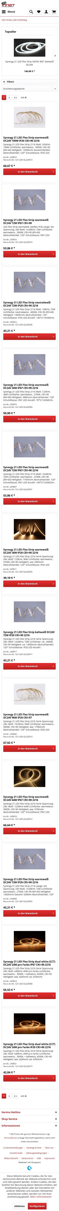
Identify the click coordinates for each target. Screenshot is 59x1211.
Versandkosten (10, 1137)
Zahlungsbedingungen (36, 1153)
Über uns (49, 1147)
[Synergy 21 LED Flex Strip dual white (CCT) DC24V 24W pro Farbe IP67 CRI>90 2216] (29, 941)
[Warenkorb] (54, 12)
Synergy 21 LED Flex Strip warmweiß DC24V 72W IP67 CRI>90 (25, 221)
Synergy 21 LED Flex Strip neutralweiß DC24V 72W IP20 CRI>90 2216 (27, 304)
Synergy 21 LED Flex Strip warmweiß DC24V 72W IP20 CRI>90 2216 (25, 881)
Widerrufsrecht (11, 1158)
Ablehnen (19, 1206)
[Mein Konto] (46, 12)
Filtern (10, 81)
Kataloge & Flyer (34, 1147)
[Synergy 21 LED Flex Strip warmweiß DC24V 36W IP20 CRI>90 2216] (29, 529)
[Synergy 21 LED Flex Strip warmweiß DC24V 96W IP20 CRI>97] (29, 694)
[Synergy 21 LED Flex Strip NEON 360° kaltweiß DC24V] (29, 47)
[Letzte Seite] (15, 97)
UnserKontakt (16, 1153)
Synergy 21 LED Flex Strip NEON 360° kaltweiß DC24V (29, 63)
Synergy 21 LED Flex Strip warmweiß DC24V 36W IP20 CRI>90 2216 (25, 551)
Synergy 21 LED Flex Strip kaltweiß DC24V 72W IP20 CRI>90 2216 (29, 634)
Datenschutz (27, 1158)
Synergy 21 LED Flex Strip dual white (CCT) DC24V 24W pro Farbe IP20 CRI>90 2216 (29, 1046)
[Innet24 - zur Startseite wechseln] (8, 4)
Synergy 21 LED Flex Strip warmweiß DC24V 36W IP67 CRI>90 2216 (25, 386)
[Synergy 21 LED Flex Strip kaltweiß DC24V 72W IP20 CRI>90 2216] (29, 612)
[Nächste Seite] (9, 97)
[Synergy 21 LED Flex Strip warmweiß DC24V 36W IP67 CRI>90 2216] (29, 365)
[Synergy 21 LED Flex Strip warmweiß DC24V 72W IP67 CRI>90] (29, 200)
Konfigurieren (37, 1206)
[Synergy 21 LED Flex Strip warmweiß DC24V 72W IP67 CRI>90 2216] (29, 447)
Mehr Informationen (41, 1196)
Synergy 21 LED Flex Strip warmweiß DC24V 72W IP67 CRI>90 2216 (25, 469)
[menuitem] (8, 12)
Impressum (49, 1158)
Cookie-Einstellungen (13, 1147)
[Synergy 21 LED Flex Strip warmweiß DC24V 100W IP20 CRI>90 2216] (29, 117)
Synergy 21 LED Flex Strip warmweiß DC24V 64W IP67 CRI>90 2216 (25, 798)
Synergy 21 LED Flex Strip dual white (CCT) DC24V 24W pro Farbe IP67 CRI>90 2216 (29, 963)
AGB (39, 1158)
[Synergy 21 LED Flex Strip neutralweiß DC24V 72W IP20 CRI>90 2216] (29, 282)
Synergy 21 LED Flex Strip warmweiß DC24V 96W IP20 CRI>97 (25, 716)
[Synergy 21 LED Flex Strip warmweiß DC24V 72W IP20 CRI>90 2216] (29, 859)
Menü (11, 11)
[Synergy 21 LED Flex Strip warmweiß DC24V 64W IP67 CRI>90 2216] (29, 777)
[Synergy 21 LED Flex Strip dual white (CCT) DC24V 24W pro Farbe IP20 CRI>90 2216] (29, 1024)
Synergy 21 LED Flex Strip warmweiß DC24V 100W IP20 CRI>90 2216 (25, 139)
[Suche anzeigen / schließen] (31, 12)
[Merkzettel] (38, 12)
